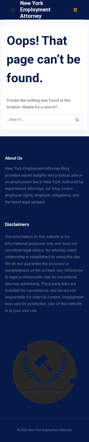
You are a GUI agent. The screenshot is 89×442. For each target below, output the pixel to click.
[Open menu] (75, 9)
